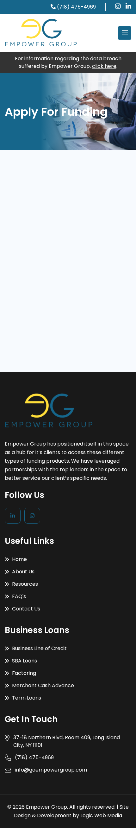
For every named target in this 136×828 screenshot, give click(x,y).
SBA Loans (24, 660)
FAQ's (18, 596)
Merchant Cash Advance (42, 685)
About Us (22, 571)
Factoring (23, 673)
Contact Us (25, 608)
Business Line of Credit (39, 648)
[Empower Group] (41, 32)
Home (19, 559)
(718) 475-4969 (76, 6)
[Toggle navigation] (124, 33)
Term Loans (26, 697)
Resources (24, 584)
